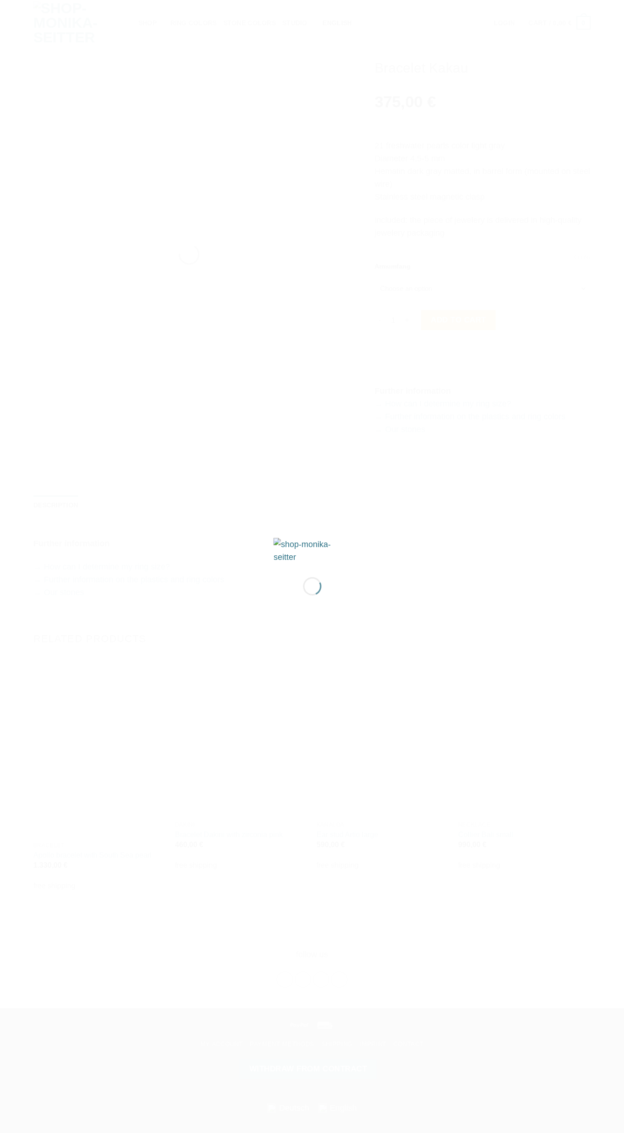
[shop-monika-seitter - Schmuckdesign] (312, 549)
